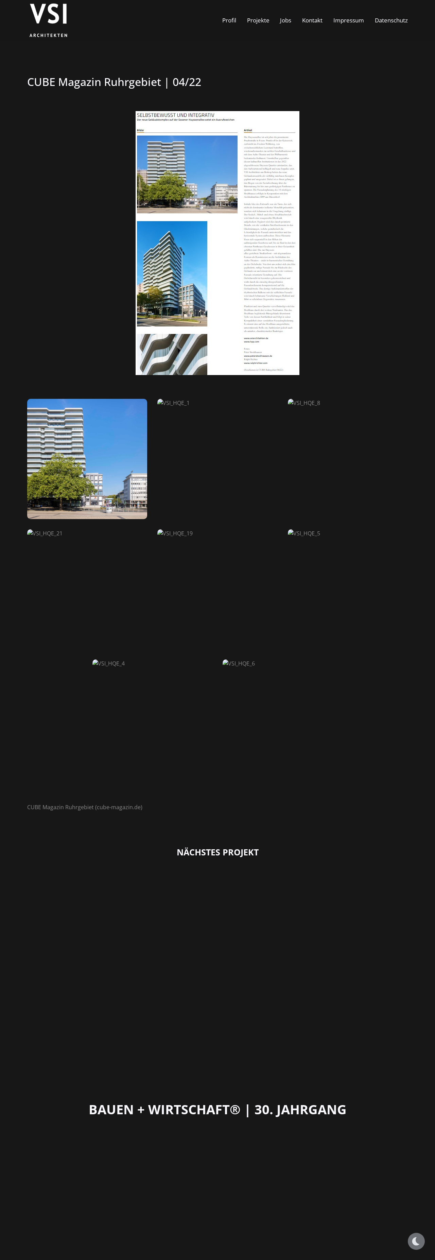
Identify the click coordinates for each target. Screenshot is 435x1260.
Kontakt (312, 20)
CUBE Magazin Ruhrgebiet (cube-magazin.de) (84, 807)
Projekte (258, 20)
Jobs (285, 20)
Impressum (348, 20)
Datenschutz (391, 20)
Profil (229, 20)
